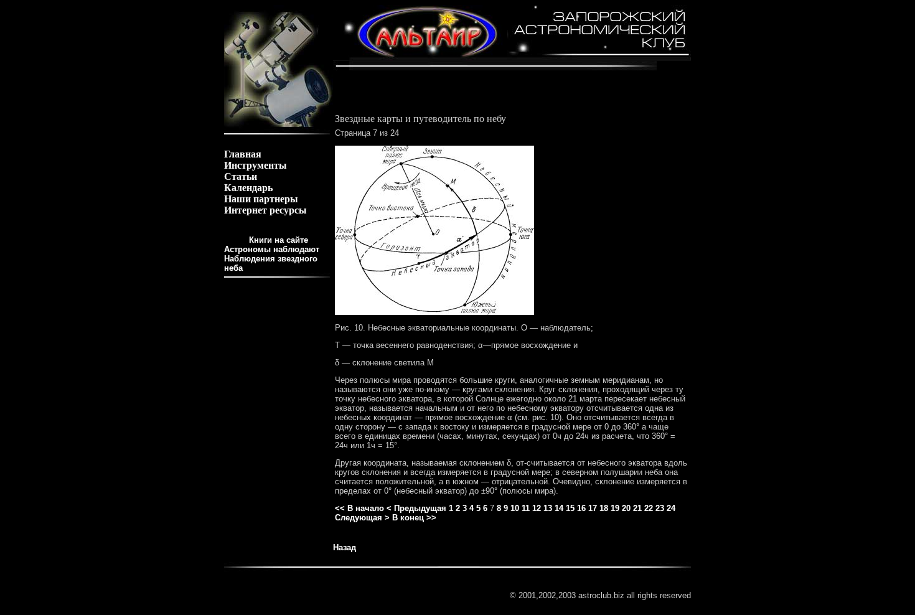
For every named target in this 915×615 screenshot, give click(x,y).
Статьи (240, 176)
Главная (242, 154)
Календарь (248, 187)
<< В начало (359, 508)
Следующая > (362, 517)
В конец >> (414, 517)
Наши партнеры (261, 199)
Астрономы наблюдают (271, 249)
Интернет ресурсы (265, 210)
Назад (344, 547)
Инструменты (255, 165)
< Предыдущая (416, 508)
